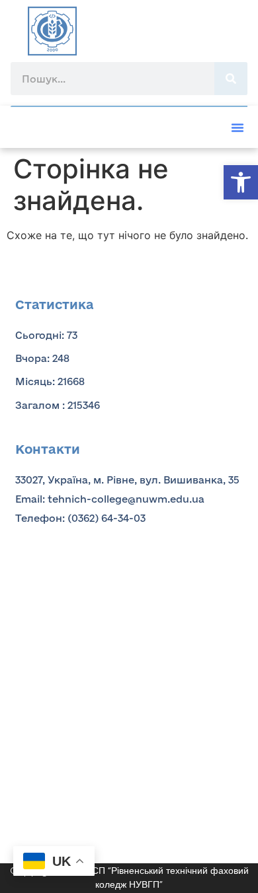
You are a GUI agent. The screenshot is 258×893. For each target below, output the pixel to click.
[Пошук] (230, 78)
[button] (241, 182)
